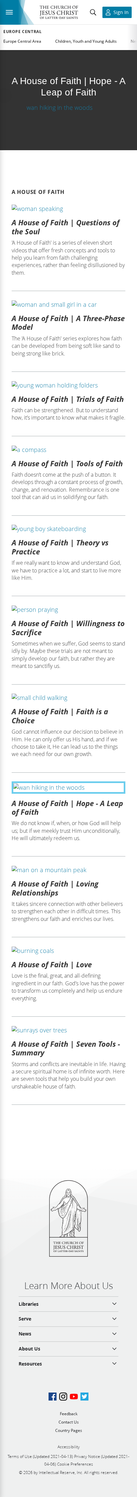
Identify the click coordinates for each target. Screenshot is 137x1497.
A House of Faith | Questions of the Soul (65, 226)
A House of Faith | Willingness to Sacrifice (68, 627)
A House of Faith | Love (52, 964)
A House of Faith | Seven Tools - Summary (66, 1048)
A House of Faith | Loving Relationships (55, 888)
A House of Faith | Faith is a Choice (60, 715)
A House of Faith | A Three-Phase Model (68, 322)
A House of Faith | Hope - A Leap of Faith (67, 807)
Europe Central (22, 31)
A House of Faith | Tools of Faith (67, 463)
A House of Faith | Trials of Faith (68, 399)
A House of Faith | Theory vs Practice (60, 546)
